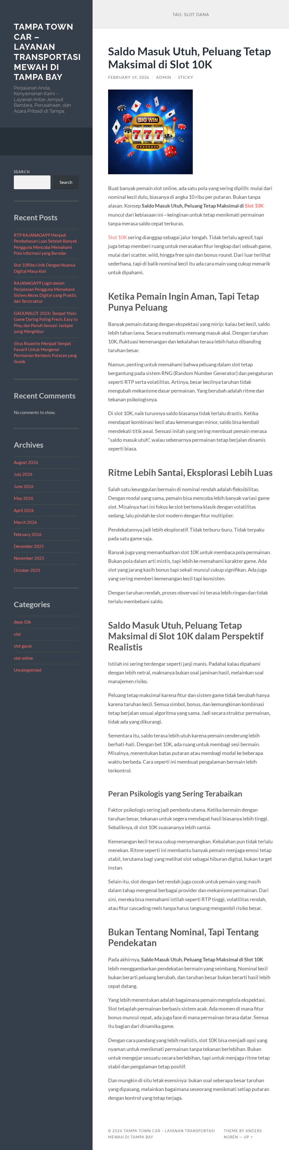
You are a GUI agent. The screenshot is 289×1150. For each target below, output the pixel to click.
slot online (23, 658)
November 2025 (29, 558)
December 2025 (29, 546)
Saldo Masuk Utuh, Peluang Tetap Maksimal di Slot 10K (189, 57)
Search (22, 171)
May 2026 (23, 498)
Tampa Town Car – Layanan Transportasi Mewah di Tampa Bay (47, 52)
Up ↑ (248, 1137)
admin (163, 77)
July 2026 (23, 474)
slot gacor (23, 645)
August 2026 (26, 462)
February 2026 (27, 534)
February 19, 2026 (128, 77)
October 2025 (27, 570)
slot (17, 634)
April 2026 (24, 510)
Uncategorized (27, 669)
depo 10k (22, 621)
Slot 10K (254, 205)
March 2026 (25, 522)
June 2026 (24, 486)
